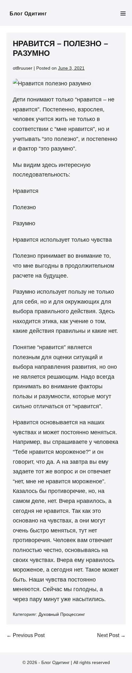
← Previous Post (25, 635)
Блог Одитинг (28, 13)
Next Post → (111, 635)
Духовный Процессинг (61, 614)
